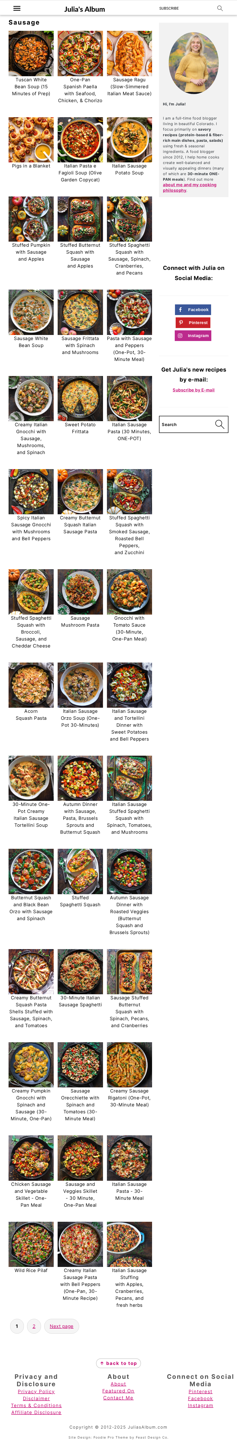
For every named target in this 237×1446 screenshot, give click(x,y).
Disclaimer (36, 1398)
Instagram (200, 1405)
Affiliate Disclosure (36, 1412)
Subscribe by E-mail (194, 390)
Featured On (118, 1391)
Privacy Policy (36, 1391)
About (118, 1384)
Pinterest (200, 1391)
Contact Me (118, 1398)
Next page (62, 1326)
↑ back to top (118, 1363)
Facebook (200, 1398)
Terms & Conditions (36, 1405)
